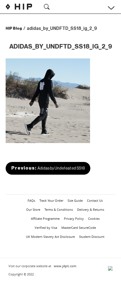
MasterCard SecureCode (78, 227)
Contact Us (95, 200)
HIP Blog (14, 28)
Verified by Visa (46, 227)
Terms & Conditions (58, 209)
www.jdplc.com (65, 266)
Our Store (33, 209)
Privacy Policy (74, 218)
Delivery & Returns (90, 209)
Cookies (94, 218)
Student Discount (91, 236)
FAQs (31, 200)
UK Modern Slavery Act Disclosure (50, 236)
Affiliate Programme (45, 218)
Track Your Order (51, 200)
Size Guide (75, 200)
